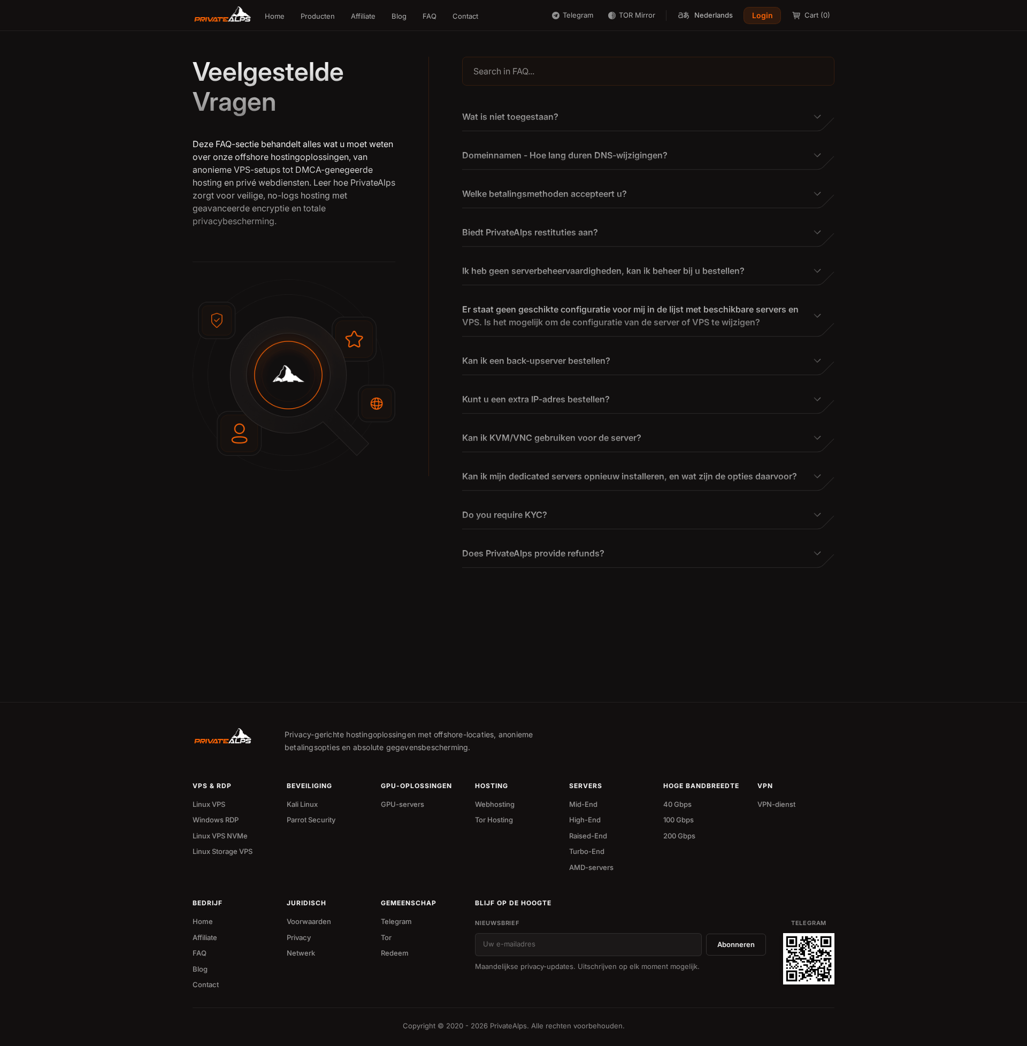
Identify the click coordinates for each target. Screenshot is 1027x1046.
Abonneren (736, 944)
